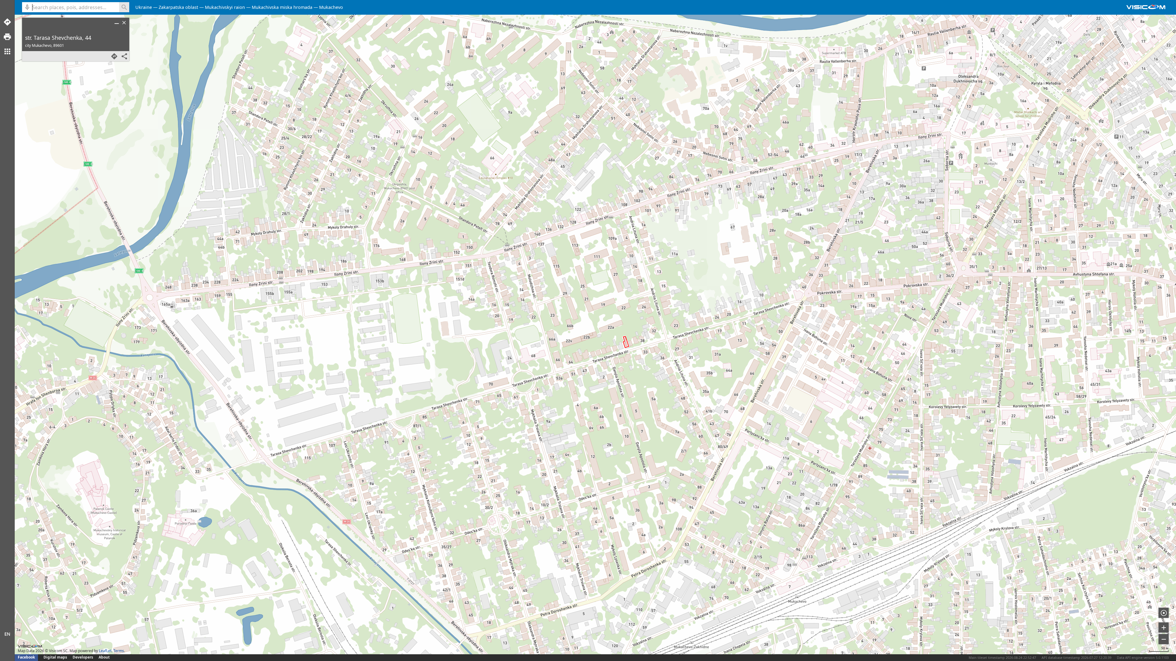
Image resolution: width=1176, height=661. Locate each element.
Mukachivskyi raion (225, 7)
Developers (83, 657)
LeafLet (105, 650)
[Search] (124, 7)
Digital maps (55, 657)
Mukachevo (331, 7)
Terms (118, 650)
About (104, 657)
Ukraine (143, 7)
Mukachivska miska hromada (282, 7)
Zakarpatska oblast (178, 7)
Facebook (26, 657)
